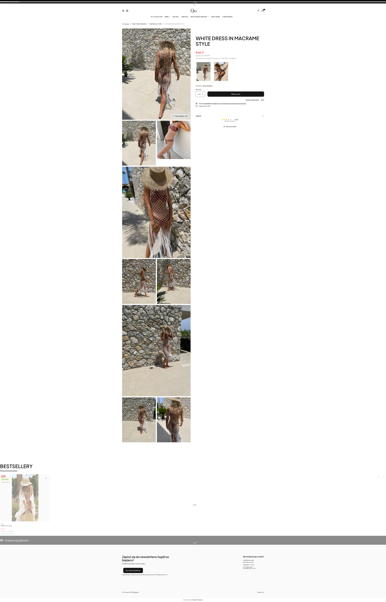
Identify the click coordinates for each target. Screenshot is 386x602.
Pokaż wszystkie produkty (8, 470)
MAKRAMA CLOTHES (156, 24)
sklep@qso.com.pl (248, 565)
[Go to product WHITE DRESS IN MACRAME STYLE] (203, 71)
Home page (125, 24)
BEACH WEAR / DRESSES (139, 24)
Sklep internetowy (192, 599)
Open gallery (181, 116)
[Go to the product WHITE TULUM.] (25, 497)
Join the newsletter (133, 570)
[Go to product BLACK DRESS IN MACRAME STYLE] (221, 71)
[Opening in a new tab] (123, 11)
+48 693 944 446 (248, 560)
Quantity (198, 89)
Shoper (135, 592)
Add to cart (235, 94)
